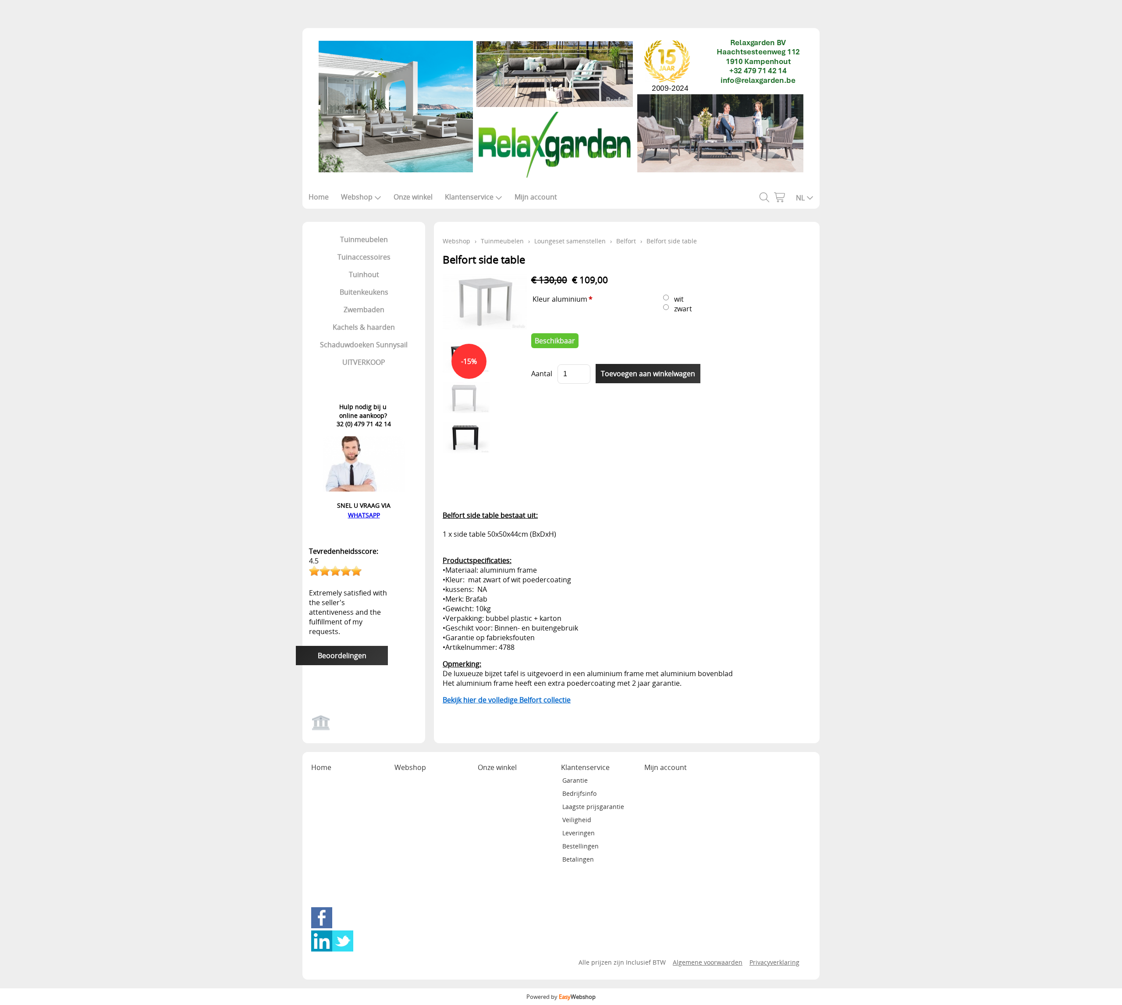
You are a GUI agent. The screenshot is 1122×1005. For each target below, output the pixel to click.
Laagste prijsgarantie (593, 806)
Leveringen (578, 833)
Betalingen (578, 859)
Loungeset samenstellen (570, 241)
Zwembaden (364, 309)
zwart (683, 309)
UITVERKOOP (363, 362)
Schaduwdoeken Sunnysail (364, 344)
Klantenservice (469, 197)
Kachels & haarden (364, 327)
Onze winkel (413, 197)
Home (319, 197)
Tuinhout (364, 274)
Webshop (357, 197)
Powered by (561, 997)
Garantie (575, 780)
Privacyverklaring (774, 962)
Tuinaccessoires (364, 257)
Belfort (626, 241)
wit (679, 299)
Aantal (541, 373)
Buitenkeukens (364, 292)
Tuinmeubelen (364, 239)
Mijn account (536, 197)
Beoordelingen (342, 655)
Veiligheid (576, 820)
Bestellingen (580, 846)
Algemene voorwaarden (707, 962)
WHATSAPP (364, 515)
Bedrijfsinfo (579, 793)
